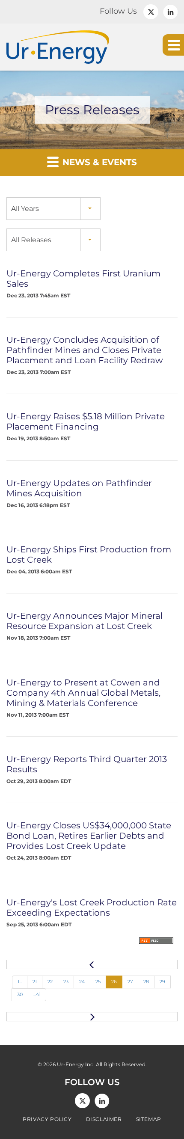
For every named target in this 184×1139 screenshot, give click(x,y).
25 (98, 982)
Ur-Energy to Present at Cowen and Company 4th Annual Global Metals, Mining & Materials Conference (83, 692)
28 (146, 982)
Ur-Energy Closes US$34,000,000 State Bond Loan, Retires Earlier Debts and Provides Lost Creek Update (88, 835)
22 (50, 982)
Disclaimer (104, 1119)
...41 (37, 994)
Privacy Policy (47, 1119)
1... (20, 982)
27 (130, 982)
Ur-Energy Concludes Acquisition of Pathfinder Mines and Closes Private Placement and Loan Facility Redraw (84, 350)
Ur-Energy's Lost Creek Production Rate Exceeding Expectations (91, 907)
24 (82, 982)
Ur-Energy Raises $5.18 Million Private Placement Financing (85, 421)
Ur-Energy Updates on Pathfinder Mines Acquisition (79, 488)
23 (65, 982)
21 (35, 982)
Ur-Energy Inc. (76, 1064)
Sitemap (148, 1119)
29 (162, 982)
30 (20, 994)
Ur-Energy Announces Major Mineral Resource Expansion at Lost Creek (84, 621)
